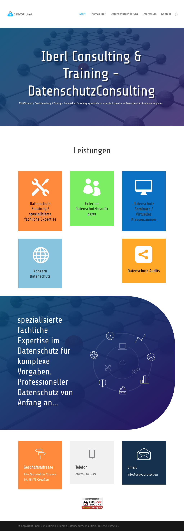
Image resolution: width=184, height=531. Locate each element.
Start (82, 14)
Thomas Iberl (98, 14)
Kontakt (166, 14)
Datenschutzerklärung (124, 14)
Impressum (150, 14)
